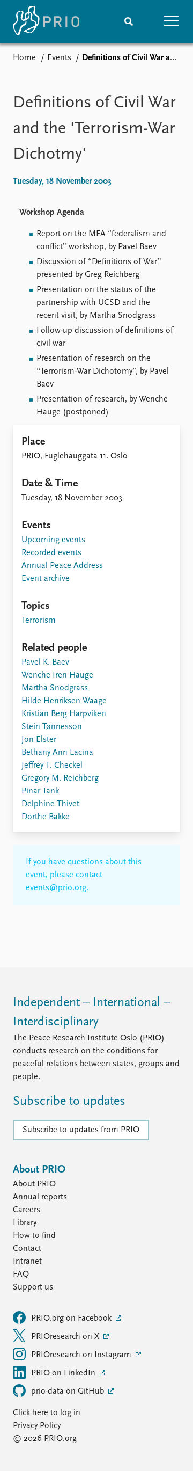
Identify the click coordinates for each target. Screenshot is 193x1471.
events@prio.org (56, 888)
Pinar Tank (40, 791)
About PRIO (34, 1184)
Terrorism (38, 620)
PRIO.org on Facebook (72, 1318)
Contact (27, 1248)
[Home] (46, 21)
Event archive (45, 578)
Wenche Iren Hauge (57, 675)
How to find (34, 1236)
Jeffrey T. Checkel (52, 765)
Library (24, 1223)
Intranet (27, 1261)
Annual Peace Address (62, 566)
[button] (171, 21)
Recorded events (51, 553)
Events (59, 58)
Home (24, 58)
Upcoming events (53, 540)
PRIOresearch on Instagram (82, 1355)
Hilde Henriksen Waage (64, 701)
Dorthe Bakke (45, 817)
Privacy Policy (37, 1426)
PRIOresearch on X (66, 1336)
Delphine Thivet (50, 804)
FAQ (21, 1274)
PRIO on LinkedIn (64, 1373)
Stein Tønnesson (51, 727)
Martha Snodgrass (54, 688)
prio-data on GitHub (68, 1391)
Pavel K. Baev (45, 662)
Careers (26, 1210)
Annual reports (40, 1197)
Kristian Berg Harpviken (63, 714)
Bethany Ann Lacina (57, 752)
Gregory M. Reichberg (60, 778)
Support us (33, 1287)
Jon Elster (38, 740)
